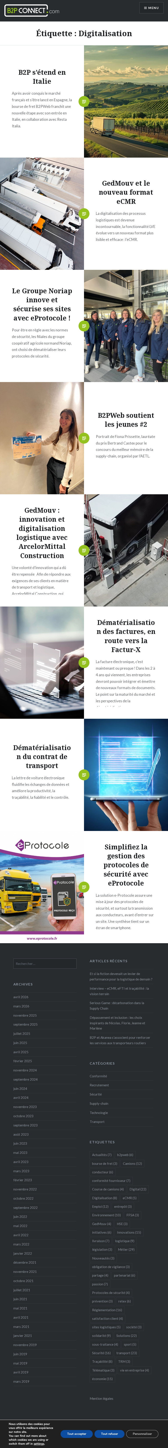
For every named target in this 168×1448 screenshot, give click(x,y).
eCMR (129, 1198)
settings (39, 1444)
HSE (122, 1224)
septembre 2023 (25, 1125)
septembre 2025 (25, 1024)
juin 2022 (20, 1217)
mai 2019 (20, 1363)
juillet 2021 (21, 1290)
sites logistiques (106, 1327)
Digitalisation (104, 1198)
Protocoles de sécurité (111, 1293)
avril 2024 (20, 1097)
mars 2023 (21, 1171)
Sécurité (96, 1094)
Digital (138, 1189)
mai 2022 (20, 1226)
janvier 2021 (22, 1336)
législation (102, 1249)
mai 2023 (20, 1152)
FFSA (132, 1215)
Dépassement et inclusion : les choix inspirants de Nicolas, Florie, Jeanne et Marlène (117, 1023)
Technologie (99, 1113)
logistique (124, 1241)
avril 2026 (20, 997)
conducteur (102, 1172)
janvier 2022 (22, 1253)
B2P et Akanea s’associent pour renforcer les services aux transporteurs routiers (120, 1040)
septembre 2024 (25, 1079)
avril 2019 (20, 1372)
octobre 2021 (23, 1281)
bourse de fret (104, 1163)
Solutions (126, 1336)
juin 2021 (20, 1299)
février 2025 (22, 1061)
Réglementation (107, 1310)
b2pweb (125, 1155)
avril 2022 (20, 1235)
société (134, 1327)
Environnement (106, 1215)
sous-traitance (105, 1344)
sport (130, 1344)
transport (126, 1353)
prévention (102, 1301)
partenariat (124, 1275)
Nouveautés (103, 1258)
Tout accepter (76, 1434)
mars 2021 (21, 1327)
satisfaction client (107, 1318)
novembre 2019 (25, 1345)
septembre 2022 (25, 1208)
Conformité (98, 1076)
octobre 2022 (23, 1198)
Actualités (102, 1155)
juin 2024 (20, 1088)
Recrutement (99, 1085)
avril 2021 (20, 1317)
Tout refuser (109, 1434)
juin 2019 (20, 1354)
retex (124, 1301)
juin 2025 (20, 1043)
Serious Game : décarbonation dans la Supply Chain (117, 1005)
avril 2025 (20, 1052)
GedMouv (101, 1224)
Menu (153, 8)
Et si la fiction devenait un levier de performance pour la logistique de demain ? (121, 976)
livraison (100, 1241)
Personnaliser (142, 1434)
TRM (124, 1361)
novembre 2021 (25, 1272)
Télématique (103, 1370)
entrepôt (123, 1206)
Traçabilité (102, 1361)
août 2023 (21, 1134)
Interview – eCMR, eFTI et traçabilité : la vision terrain (119, 991)
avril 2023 (20, 1162)
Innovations (129, 1232)
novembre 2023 (25, 1107)
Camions (132, 1163)
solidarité (101, 1336)
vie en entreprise (134, 1370)
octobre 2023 (23, 1116)
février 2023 (22, 1180)
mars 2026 (21, 1006)
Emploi (100, 1206)
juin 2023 (20, 1143)
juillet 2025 (21, 1033)
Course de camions (108, 1189)
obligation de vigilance (111, 1267)
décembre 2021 (24, 1262)
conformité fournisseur (111, 1181)
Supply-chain (99, 1103)
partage (100, 1275)
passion (100, 1284)
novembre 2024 (25, 1070)
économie (102, 1379)
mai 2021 (20, 1308)
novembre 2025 (25, 1015)
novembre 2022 (25, 1189)
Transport (97, 1122)
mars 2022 (21, 1244)
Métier (126, 1249)
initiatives (101, 1232)
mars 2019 (21, 1381)
